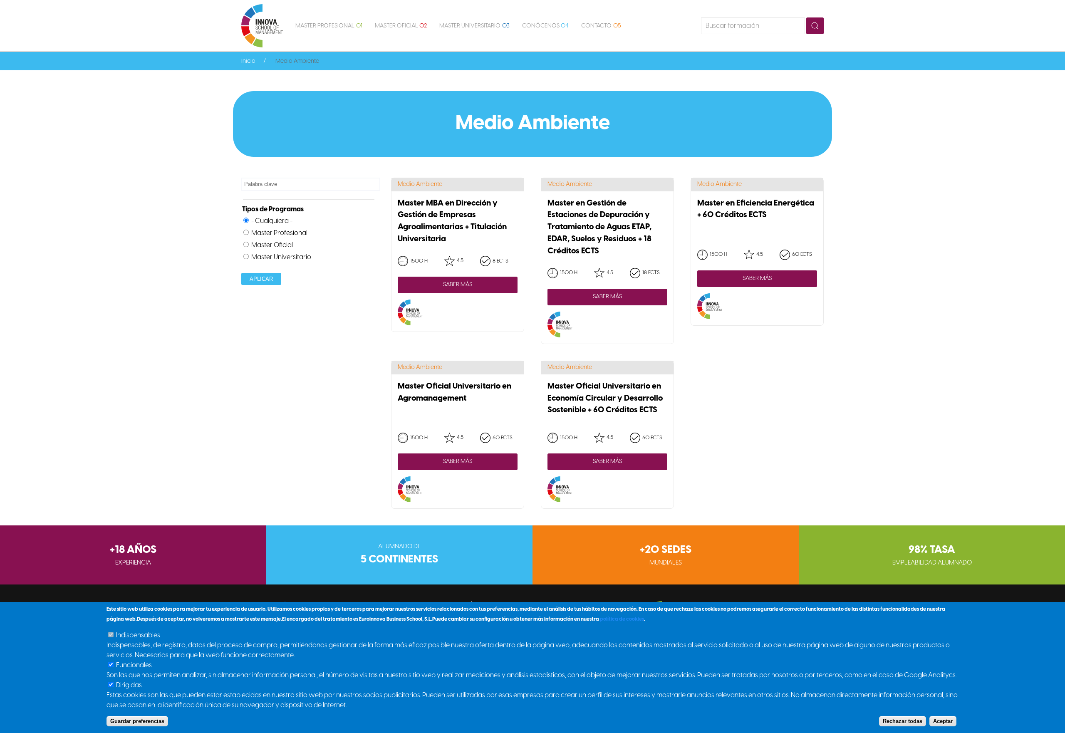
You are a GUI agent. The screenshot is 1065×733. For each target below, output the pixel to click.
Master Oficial (272, 245)
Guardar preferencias (137, 721)
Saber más (457, 285)
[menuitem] (262, 25)
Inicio (248, 61)
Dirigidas (129, 685)
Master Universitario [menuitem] (474, 26)
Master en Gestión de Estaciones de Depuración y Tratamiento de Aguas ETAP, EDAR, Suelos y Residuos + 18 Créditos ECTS (599, 227)
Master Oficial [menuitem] (401, 26)
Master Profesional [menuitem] (328, 26)
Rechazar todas (902, 721)
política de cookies (622, 619)
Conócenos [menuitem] (545, 26)
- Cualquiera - (271, 221)
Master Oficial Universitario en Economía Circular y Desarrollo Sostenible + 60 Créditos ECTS (605, 398)
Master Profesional (279, 233)
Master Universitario (281, 257)
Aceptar (943, 721)
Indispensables (138, 635)
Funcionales (134, 665)
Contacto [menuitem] (601, 26)
